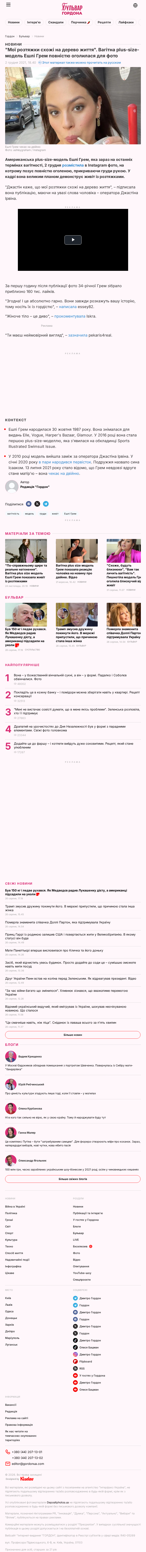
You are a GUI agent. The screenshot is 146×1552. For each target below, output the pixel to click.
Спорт (9, 1233)
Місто (9, 1290)
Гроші (9, 1219)
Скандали (55, 22)
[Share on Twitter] (37, 504)
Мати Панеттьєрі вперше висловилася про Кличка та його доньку (54, 950)
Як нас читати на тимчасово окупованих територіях (20, 1436)
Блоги (11, 1045)
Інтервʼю (34, 22)
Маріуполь (12, 1337)
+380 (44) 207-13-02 (27, 1458)
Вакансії (10, 1404)
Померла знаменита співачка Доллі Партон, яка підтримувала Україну (58, 922)
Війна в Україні (15, 1206)
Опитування (81, 1266)
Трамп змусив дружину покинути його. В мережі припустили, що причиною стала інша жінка (76, 635)
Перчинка (79, 22)
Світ (8, 1226)
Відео (76, 1259)
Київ (8, 1298)
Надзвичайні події (17, 1259)
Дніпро (10, 1331)
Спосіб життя (14, 1253)
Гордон (9, 36)
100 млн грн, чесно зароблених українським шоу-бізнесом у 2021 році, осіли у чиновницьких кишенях (72, 1169)
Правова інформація (19, 1424)
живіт (55, 513)
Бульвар (24, 36)
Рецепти (104, 22)
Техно (9, 1246)
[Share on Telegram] (46, 504)
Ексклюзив (80, 1246)
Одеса (9, 1311)
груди (43, 513)
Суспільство (32, 650)
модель (29, 513)
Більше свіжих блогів (73, 1179)
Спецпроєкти (82, 1279)
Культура (11, 1239)
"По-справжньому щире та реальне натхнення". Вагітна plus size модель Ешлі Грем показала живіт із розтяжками (26, 573)
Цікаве (9, 1273)
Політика (11, 1213)
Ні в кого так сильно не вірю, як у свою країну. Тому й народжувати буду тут (56, 1117)
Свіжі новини (19, 883)
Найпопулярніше (22, 665)
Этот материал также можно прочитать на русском (81, 62)
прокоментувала (69, 316)
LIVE (76, 1239)
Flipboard (85, 1361)
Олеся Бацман (89, 1347)
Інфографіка (13, 1266)
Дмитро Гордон (90, 1298)
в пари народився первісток (65, 462)
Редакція (11, 1411)
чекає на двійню (63, 473)
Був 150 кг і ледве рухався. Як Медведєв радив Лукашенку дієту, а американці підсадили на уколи (25, 637)
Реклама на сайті (16, 1418)
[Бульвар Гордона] (71, 9)
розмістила (73, 165)
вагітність (13, 513)
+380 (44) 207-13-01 (27, 1452)
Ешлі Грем (70, 513)
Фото (76, 1253)
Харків (9, 1324)
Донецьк (11, 1318)
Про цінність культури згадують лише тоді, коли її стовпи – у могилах (51, 1093)
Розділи (78, 1198)
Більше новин (73, 1034)
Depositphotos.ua (58, 1502)
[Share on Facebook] (29, 504)
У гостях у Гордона (86, 1219)
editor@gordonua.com (28, 1464)
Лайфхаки (126, 22)
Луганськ (11, 1344)
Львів (8, 1304)
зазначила (77, 335)
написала (68, 306)
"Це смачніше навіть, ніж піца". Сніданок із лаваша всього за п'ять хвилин (61, 1022)
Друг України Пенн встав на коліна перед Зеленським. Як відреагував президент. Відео (71, 978)
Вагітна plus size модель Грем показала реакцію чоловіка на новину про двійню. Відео (75, 571)
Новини (14, 22)
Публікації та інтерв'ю (88, 1213)
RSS (82, 1368)
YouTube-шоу (82, 1273)
